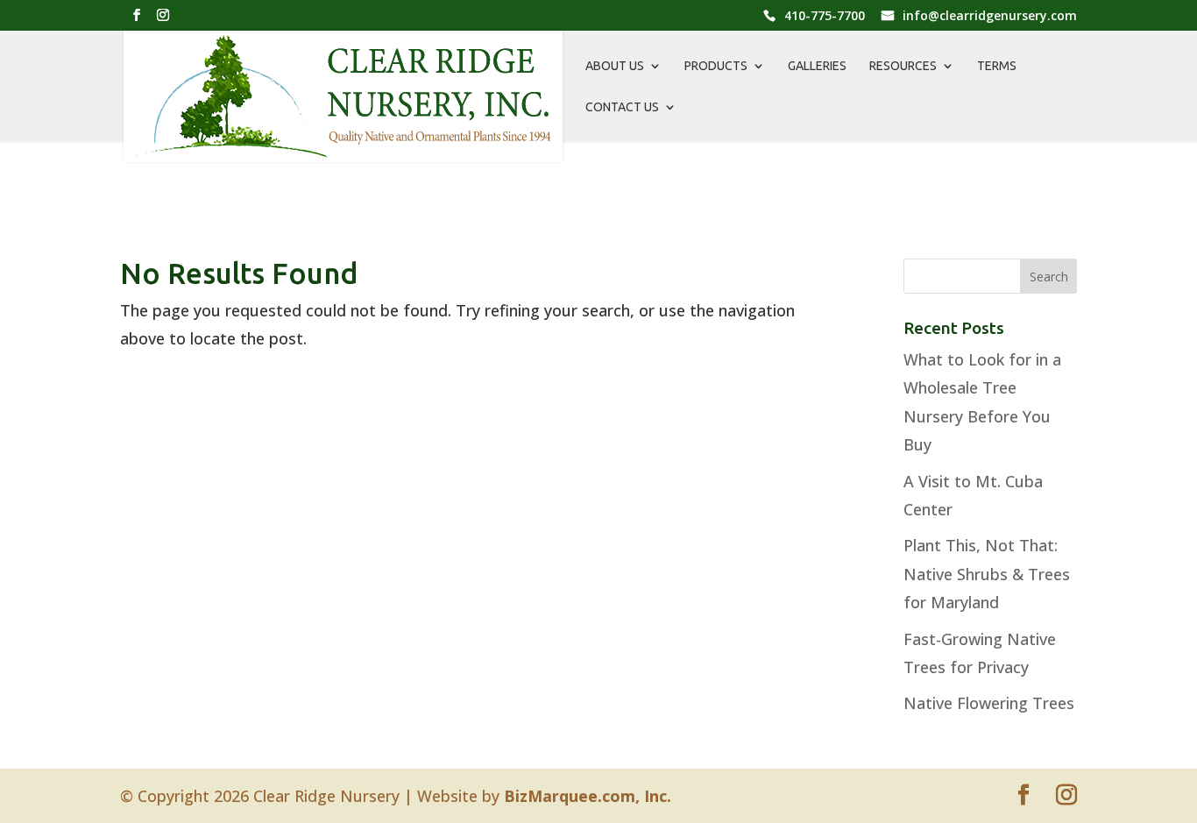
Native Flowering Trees (988, 702)
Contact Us (622, 107)
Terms (996, 66)
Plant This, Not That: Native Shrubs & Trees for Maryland (986, 574)
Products (715, 66)
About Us (614, 66)
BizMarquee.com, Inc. (587, 795)
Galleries (817, 66)
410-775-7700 (824, 17)
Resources (903, 66)
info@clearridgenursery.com (990, 17)
